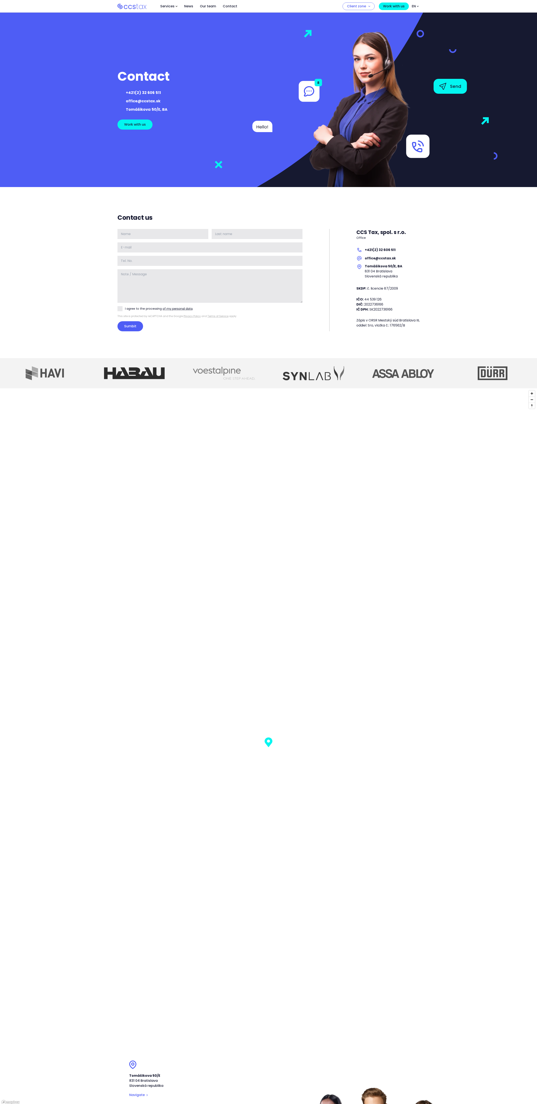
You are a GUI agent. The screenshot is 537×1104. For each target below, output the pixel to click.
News (188, 6)
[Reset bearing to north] (532, 406)
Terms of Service (217, 316)
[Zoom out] (532, 400)
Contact (230, 6)
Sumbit (130, 326)
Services (167, 6)
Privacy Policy (192, 316)
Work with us (394, 6)
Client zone (356, 6)
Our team (208, 6)
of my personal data (178, 309)
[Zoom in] (532, 393)
